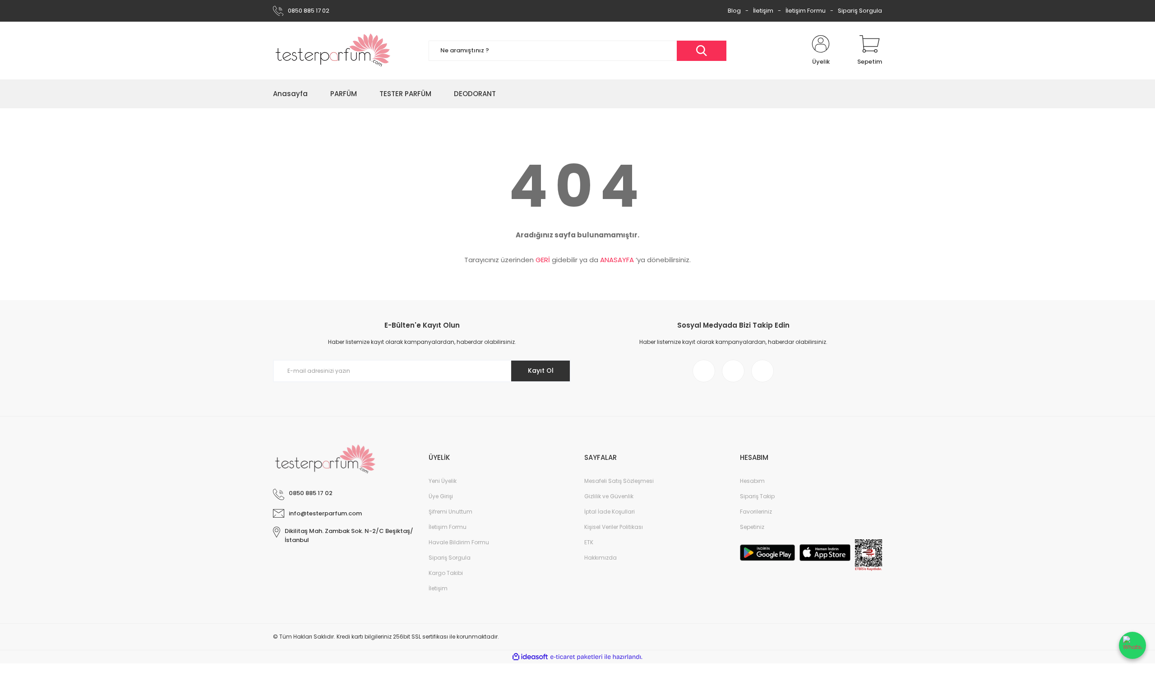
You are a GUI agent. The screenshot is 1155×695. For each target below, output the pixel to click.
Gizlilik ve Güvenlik (608, 496)
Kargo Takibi (446, 573)
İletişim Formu (805, 10)
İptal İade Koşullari (609, 511)
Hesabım (752, 481)
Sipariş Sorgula (860, 10)
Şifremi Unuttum (450, 511)
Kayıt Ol (541, 370)
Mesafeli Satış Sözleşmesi (619, 481)
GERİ (543, 259)
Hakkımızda (600, 557)
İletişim (763, 10)
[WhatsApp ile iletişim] (1132, 645)
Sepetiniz (752, 527)
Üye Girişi (441, 496)
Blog (734, 10)
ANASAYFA (617, 259)
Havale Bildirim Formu (459, 542)
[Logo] (333, 50)
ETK (588, 542)
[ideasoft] (530, 657)
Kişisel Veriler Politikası (613, 527)
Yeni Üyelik (443, 481)
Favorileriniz (756, 511)
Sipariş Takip (757, 496)
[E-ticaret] (576, 657)
